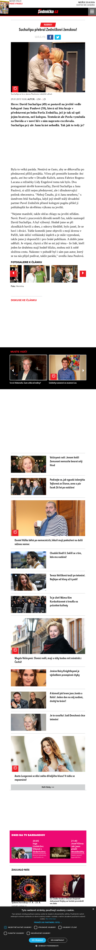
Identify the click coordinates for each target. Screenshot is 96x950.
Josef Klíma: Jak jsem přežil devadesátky (77, 846)
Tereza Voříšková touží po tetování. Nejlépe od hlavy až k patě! (67, 577)
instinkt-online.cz (19, 906)
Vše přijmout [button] (37, 940)
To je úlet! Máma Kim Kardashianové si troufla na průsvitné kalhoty (64, 601)
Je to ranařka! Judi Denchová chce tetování (67, 717)
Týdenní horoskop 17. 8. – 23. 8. (26, 903)
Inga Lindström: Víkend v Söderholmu (39, 846)
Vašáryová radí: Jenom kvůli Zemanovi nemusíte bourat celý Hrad (66, 461)
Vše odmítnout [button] (57, 940)
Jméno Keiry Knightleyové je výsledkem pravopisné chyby (65, 673)
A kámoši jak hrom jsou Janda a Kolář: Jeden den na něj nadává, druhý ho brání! (66, 697)
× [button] (93, 909)
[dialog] (48, 928)
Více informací (51, 919)
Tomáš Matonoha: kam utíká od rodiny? (25, 383)
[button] (48, 922)
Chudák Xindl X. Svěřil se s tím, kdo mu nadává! (66, 555)
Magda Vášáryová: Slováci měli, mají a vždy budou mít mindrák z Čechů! (48, 660)
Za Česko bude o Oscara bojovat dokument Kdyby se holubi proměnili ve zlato (67, 901)
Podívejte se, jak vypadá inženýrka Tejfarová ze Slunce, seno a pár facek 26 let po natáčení (67, 484)
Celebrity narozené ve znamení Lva (62, 383)
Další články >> (48, 787)
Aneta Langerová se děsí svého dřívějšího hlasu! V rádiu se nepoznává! (45, 778)
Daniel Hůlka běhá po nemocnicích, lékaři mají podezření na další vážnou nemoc (49, 542)
